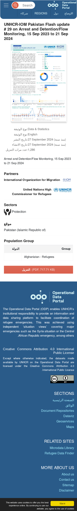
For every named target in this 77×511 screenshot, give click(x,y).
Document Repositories (57, 410)
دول (56, 13)
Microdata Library (62, 447)
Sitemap (68, 485)
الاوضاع (69, 13)
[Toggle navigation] (6, 5)
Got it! (62, 503)
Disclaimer (66, 490)
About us (68, 474)
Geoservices (65, 421)
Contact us (66, 479)
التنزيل (38, 269)
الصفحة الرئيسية (63, 400)
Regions (41, 13)
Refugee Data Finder (59, 453)
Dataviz (68, 416)
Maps (70, 426)
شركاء (24, 13)
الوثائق (70, 405)
